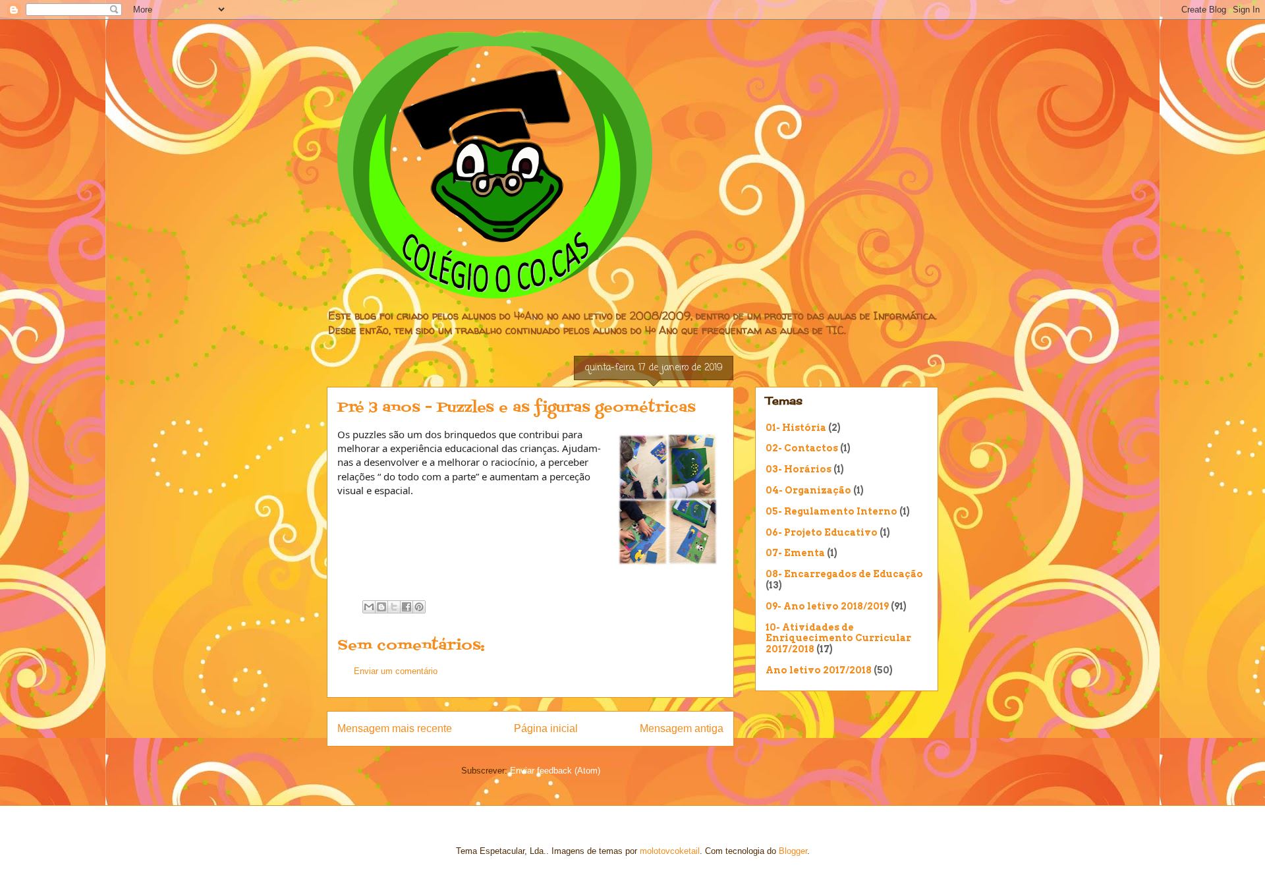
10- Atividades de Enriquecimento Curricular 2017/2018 (838, 638)
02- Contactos (802, 448)
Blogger (793, 851)
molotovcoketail (670, 851)
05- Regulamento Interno (831, 511)
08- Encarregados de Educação (844, 574)
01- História (796, 427)
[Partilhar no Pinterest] (419, 606)
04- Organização (808, 490)
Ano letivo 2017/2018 (819, 670)
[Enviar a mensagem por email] (369, 606)
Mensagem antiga (681, 728)
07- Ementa (795, 553)
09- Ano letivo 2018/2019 (827, 606)
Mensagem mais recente (394, 728)
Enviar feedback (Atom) (555, 771)
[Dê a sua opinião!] (381, 606)
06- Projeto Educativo (822, 532)
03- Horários (798, 469)
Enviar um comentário (395, 671)
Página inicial (546, 728)
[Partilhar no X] (394, 606)
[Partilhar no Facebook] (406, 606)
